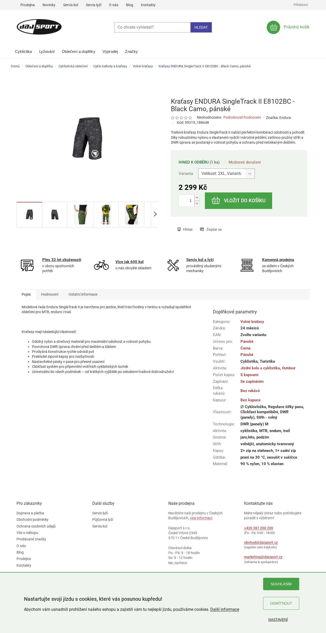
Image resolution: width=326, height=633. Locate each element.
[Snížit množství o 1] (196, 204)
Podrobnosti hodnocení (242, 117)
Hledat (201, 27)
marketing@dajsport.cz (263, 557)
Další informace (224, 609)
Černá (245, 348)
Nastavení (278, 620)
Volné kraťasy (252, 321)
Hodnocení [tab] (49, 294)
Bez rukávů (250, 390)
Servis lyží (93, 5)
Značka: (278, 118)
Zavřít (204, 224)
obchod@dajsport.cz (261, 542)
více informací (201, 518)
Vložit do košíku (244, 201)
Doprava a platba (30, 513)
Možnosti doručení (245, 162)
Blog (129, 5)
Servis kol (70, 5)
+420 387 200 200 (258, 528)
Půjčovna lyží (102, 519)
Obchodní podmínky (32, 519)
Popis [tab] (26, 294)
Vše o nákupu (27, 533)
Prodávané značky (31, 539)
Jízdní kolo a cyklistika (260, 368)
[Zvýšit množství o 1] (196, 198)
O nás (113, 5)
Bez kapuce (250, 400)
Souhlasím (281, 584)
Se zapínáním (252, 381)
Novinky (49, 5)
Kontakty (148, 5)
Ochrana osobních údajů (36, 526)
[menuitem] (23, 50)
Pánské (246, 341)
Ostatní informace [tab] (83, 294)
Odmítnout (281, 603)
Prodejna (27, 5)
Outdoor (288, 368)
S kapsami (249, 374)
